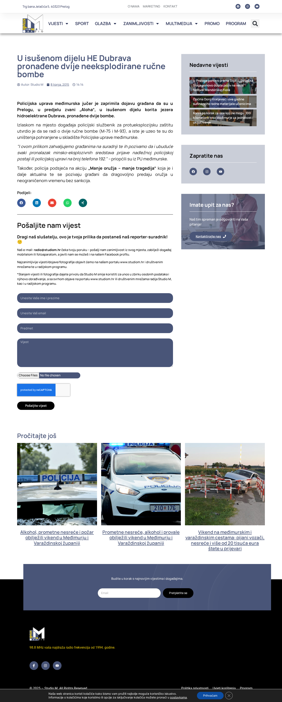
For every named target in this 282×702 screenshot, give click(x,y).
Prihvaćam (210, 695)
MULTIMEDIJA (179, 23)
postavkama (178, 697)
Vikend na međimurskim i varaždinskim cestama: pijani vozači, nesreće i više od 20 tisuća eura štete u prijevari (224, 540)
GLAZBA (103, 23)
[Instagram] (247, 6)
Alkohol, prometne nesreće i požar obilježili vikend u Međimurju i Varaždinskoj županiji (57, 537)
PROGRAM (236, 23)
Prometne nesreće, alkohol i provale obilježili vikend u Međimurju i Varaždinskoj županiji (141, 537)
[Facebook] (238, 6)
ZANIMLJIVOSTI (138, 23)
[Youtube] (257, 6)
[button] (255, 23)
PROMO (212, 23)
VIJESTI (55, 23)
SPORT (82, 23)
